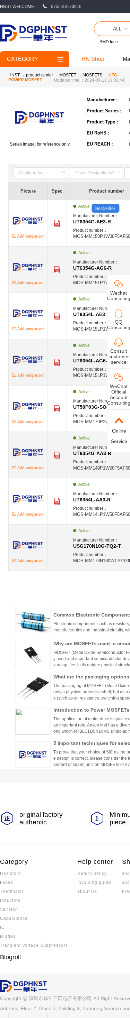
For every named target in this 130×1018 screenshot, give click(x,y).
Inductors (10, 900)
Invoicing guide (94, 882)
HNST (14, 75)
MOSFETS (93, 75)
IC (2, 927)
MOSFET (68, 75)
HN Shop (92, 59)
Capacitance (14, 918)
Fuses (6, 882)
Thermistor (12, 891)
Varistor (8, 909)
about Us (87, 891)
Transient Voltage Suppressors (34, 945)
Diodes (8, 936)
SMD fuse (108, 41)
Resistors (10, 873)
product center (39, 75)
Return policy (92, 873)
